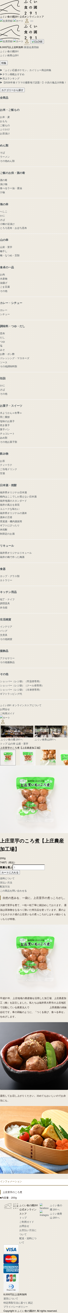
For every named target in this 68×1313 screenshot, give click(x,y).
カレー (3, 310)
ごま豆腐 (5, 286)
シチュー (5, 314)
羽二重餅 (5, 417)
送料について (7, 878)
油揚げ (3, 282)
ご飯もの (5, 125)
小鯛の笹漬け (7, 224)
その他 (3, 291)
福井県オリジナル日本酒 (13, 492)
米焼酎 (3, 529)
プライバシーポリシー (15, 1306)
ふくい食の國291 (9, 51)
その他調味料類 (8, 366)
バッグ (3, 630)
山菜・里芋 (6, 247)
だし (2, 337)
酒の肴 (3, 180)
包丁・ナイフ (7, 599)
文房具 (3, 635)
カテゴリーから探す (12, 90)
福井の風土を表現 (10, 504)
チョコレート (7, 433)
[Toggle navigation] (31, 21)
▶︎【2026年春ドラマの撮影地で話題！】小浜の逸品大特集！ (33, 82)
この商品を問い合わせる (13, 890)
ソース (3, 362)
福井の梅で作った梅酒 (12, 557)
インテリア (6, 626)
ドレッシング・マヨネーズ (14, 358)
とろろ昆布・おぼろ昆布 (13, 228)
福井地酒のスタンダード (13, 500)
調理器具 (5, 603)
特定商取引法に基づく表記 (18, 1302)
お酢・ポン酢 (7, 354)
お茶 (2, 461)
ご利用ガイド (7, 713)
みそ (2, 349)
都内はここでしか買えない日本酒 (18, 496)
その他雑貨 (6, 639)
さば (2, 219)
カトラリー (6, 580)
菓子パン (5, 429)
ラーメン (5, 156)
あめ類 (3, 437)
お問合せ (5, 709)
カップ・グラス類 (10, 576)
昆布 (2, 333)
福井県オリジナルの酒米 (13, 513)
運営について (10, 1298)
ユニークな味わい (10, 508)
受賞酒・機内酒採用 (11, 521)
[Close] (37, 41)
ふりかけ (5, 129)
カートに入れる (9, 872)
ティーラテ (6, 465)
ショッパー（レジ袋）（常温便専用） (20, 681)
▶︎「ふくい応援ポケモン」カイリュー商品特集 (25, 70)
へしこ (3, 211)
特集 (3, 63)
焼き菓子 (5, 425)
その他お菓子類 (8, 441)
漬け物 (3, 184)
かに (2, 215)
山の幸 (11, 743)
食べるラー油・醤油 (11, 188)
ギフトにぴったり (10, 525)
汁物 (2, 192)
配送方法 (5, 886)
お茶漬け (5, 133)
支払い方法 (6, 882)
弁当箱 (3, 607)
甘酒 (2, 473)
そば (2, 152)
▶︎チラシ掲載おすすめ (12, 74)
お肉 (2, 274)
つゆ (2, 341)
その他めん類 (7, 161)
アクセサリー (7, 658)
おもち (3, 121)
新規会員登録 (31, 47)
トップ (3, 743)
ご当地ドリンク (8, 469)
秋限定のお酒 (7, 533)
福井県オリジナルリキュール (16, 552)
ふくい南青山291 (9, 55)
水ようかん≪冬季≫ (11, 412)
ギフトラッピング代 (11, 693)
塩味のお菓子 (7, 421)
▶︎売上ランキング (10, 78)
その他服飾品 (7, 662)
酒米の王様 (6, 517)
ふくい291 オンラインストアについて (20, 705)
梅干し (3, 251)
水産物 (3, 278)
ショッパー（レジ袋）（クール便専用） (22, 685)
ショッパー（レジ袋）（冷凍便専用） (20, 689)
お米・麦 (5, 117)
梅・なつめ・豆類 (10, 255)
